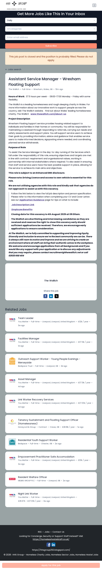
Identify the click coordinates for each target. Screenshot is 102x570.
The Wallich (13, 89)
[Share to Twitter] (57, 296)
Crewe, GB (54, 427)
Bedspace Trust (25, 366)
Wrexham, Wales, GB (42, 89)
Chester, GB (46, 443)
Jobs (47, 531)
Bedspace (22, 443)
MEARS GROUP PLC (26, 480)
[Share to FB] (45, 296)
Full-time (26, 89)
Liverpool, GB (52, 366)
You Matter (23, 321)
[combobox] (51, 20)
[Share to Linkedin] (51, 296)
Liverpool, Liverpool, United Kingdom (58, 321)
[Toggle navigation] (94, 5)
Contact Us (58, 531)
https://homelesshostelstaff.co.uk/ (51, 539)
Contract (43, 427)
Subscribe (51, 45)
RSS (40, 531)
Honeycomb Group (27, 427)
